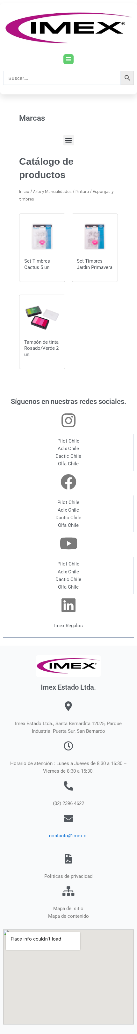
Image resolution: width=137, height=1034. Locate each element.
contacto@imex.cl (68, 836)
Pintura (82, 191)
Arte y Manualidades (52, 191)
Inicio (24, 191)
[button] (68, 140)
